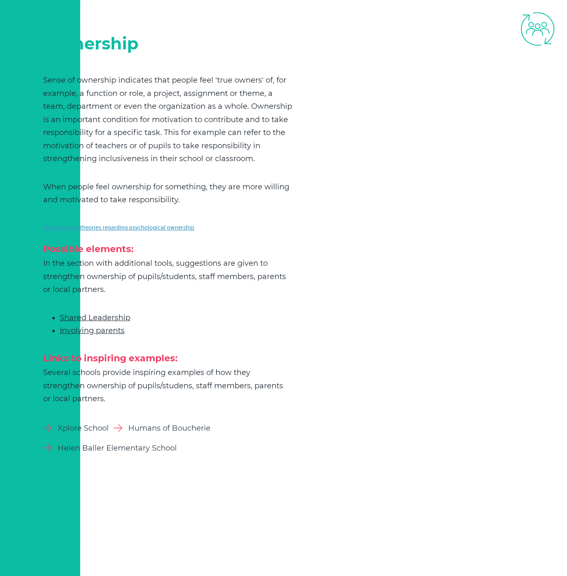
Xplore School (83, 428)
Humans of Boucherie (169, 428)
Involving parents (92, 330)
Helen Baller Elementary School (117, 448)
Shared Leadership (95, 317)
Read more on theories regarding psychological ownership (118, 227)
